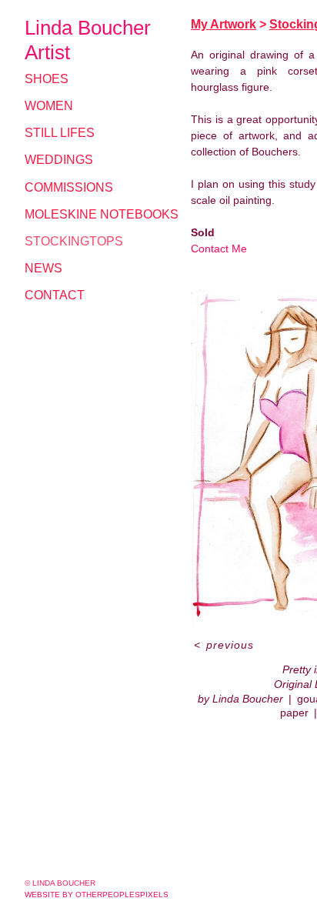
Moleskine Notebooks (102, 214)
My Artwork (223, 24)
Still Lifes (60, 132)
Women (49, 105)
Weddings (59, 159)
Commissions (69, 187)
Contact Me (219, 248)
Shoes (46, 78)
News (43, 268)
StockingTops (74, 241)
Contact (55, 295)
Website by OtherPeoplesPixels (97, 894)
